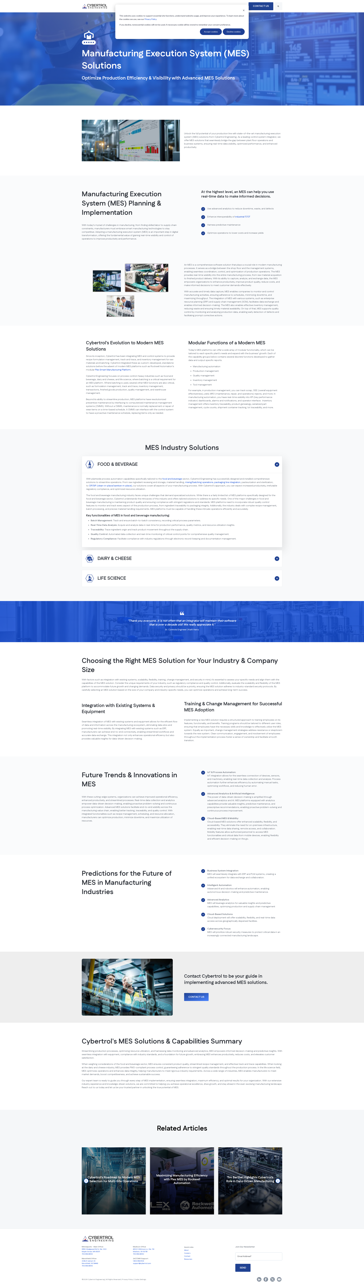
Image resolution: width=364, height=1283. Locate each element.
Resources (188, 1259)
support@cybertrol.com (142, 1263)
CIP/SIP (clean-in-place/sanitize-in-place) (110, 485)
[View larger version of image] (107, 281)
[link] (94, 6)
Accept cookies (211, 31)
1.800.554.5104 (138, 1261)
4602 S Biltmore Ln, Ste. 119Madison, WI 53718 (143, 1250)
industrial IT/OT (242, 216)
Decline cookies (234, 31)
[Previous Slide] (86, 1181)
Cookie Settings (140, 1279)
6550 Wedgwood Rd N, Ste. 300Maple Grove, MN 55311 (94, 1250)
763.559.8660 (87, 1254)
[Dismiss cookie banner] (244, 10)
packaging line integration (227, 482)
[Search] (278, 6)
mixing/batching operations (199, 482)
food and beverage (172, 479)
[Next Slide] (278, 1181)
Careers (187, 1253)
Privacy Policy (150, 19)
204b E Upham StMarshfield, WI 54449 (90, 1262)
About (186, 1250)
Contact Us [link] (261, 6)
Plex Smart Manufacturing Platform (113, 369)
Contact (187, 1256)
